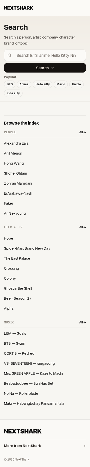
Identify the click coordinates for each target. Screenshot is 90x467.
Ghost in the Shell (18, 288)
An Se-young (15, 213)
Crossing (11, 268)
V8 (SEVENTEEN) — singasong (29, 363)
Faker (8, 203)
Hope (8, 238)
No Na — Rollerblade (21, 393)
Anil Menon (13, 153)
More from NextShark (22, 445)
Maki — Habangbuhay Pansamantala (34, 403)
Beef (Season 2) (17, 298)
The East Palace (17, 258)
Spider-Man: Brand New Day (27, 248)
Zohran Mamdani (18, 183)
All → (82, 132)
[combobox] (48, 55)
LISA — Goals (15, 333)
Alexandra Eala (16, 143)
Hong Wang (14, 163)
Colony (10, 278)
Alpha (9, 308)
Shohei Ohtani (15, 173)
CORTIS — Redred (19, 353)
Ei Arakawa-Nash (18, 193)
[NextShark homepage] (18, 8)
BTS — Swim (14, 343)
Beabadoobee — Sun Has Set (28, 383)
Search (42, 67)
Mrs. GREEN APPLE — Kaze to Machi (33, 373)
